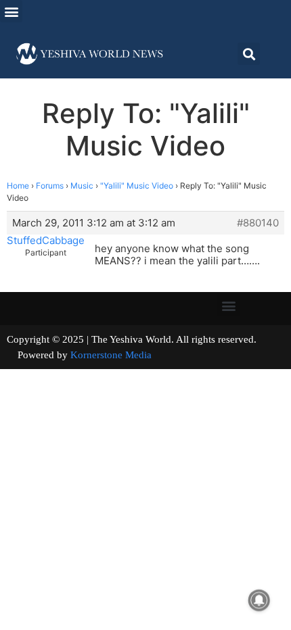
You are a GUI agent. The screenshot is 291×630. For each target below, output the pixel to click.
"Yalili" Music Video (136, 185)
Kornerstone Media (111, 354)
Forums (50, 185)
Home (18, 185)
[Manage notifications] (259, 600)
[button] (11, 11)
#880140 (258, 223)
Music (81, 185)
